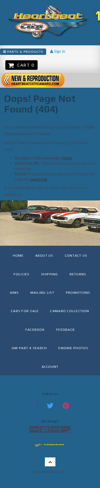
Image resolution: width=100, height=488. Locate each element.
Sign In (59, 52)
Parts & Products (24, 51)
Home (67, 158)
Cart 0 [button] (24, 65)
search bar (38, 179)
